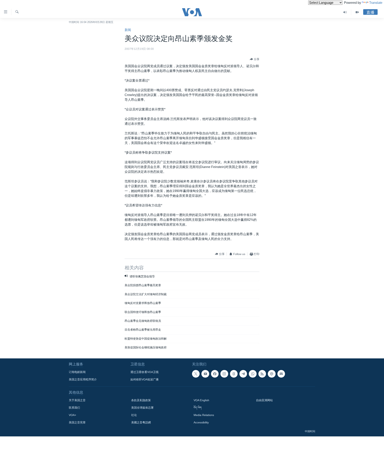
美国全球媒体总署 (142, 407)
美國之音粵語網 (141, 422)
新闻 (128, 30)
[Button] (254, 59)
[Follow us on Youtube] (205, 374)
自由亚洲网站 (264, 400)
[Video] (357, 12)
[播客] (271, 374)
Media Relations (204, 415)
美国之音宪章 (77, 422)
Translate (375, 2)
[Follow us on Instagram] (224, 374)
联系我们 (74, 407)
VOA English (201, 400)
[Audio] (345, 12)
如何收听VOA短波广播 (144, 379)
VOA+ (72, 415)
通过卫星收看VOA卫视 (144, 372)
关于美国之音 (77, 400)
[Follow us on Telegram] (243, 374)
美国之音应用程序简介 (83, 379)
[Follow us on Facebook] (215, 374)
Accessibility (201, 422)
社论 (134, 415)
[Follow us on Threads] (234, 374)
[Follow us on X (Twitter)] (196, 374)
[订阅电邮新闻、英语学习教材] (281, 374)
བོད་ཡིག (198, 407)
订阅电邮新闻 (77, 372)
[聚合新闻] (262, 374)
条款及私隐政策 (141, 400)
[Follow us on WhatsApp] (252, 374)
